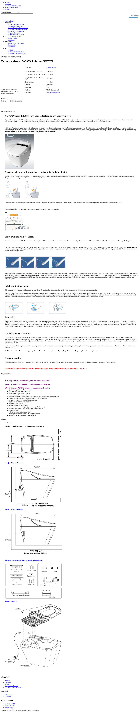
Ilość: (3, 101)
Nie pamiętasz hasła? (133, 17)
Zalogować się (135, 15)
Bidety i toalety (51, 67)
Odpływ (3, 98)
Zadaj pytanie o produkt (53, 92)
